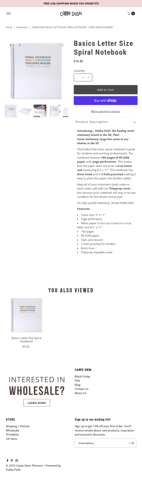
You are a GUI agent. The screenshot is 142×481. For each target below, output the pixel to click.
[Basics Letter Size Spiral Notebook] (26, 315)
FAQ (77, 380)
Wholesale (12, 430)
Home (9, 27)
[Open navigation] (8, 13)
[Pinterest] (12, 460)
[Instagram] (16, 460)
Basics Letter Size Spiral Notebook (26, 339)
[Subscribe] (131, 443)
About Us (80, 393)
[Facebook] (7, 460)
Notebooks (22, 27)
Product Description (92, 122)
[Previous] (10, 45)
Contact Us (81, 389)
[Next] (19, 45)
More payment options (105, 111)
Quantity (79, 70)
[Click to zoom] (62, 45)
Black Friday (82, 376)
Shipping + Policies (18, 426)
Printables (12, 434)
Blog (77, 385)
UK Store (11, 439)
